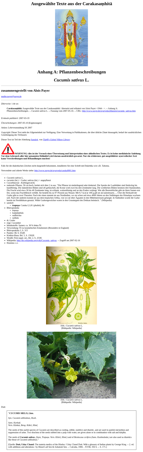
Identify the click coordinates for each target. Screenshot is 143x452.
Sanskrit (35, 139)
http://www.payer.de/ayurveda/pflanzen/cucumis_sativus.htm (109, 111)
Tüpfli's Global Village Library (56, 139)
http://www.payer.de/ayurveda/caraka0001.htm (55, 170)
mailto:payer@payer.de (11, 96)
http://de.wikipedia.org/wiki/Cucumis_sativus (37, 240)
